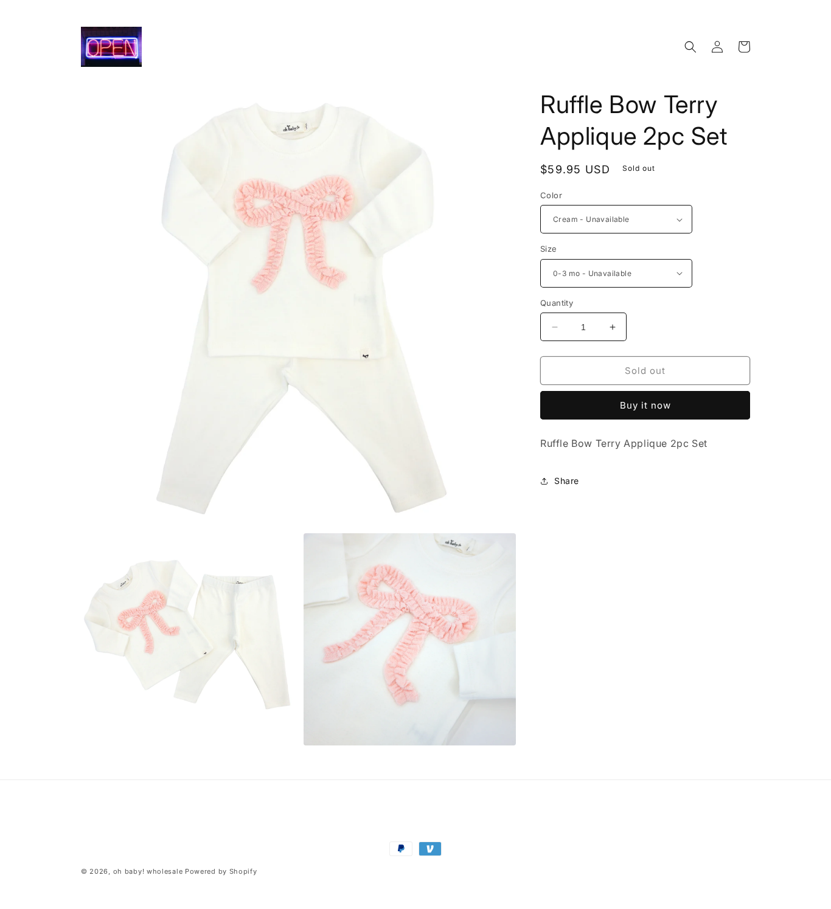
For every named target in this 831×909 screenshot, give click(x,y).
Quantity (556, 303)
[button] (690, 46)
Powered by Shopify (221, 871)
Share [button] (566, 480)
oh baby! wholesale (148, 871)
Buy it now (645, 405)
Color (551, 195)
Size (548, 249)
